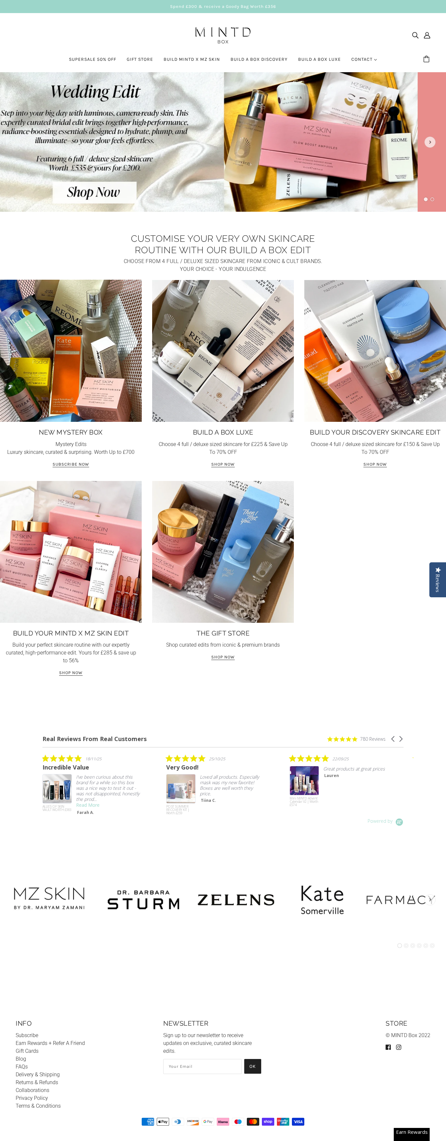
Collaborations (32, 1090)
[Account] (427, 35)
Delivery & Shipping (38, 1074)
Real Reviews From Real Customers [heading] (94, 739)
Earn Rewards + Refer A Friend (50, 1043)
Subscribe (27, 1035)
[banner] (223, 34)
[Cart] (427, 59)
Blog (21, 1059)
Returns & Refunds (37, 1082)
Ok (252, 1066)
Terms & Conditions (38, 1106)
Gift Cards (27, 1051)
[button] (393, 739)
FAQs (22, 1067)
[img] (415, 35)
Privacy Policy (32, 1098)
